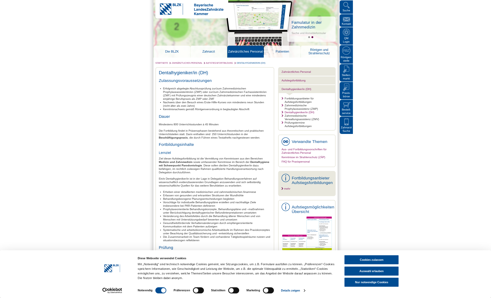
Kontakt (346, 23)
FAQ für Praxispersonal (296, 161)
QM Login (346, 40)
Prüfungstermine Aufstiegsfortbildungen (298, 124)
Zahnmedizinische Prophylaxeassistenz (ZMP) (301, 107)
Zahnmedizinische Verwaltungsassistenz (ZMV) (302, 117)
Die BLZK (172, 51)
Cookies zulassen (371, 259)
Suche (346, 10)
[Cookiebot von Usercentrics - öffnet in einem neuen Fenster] (112, 290)
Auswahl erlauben (371, 271)
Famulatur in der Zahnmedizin (307, 24)
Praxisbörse (346, 94)
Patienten (282, 51)
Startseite (161, 63)
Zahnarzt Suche (346, 129)
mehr (287, 188)
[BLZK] (189, 14)
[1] (309, 37)
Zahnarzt (208, 51)
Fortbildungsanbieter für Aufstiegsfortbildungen (299, 100)
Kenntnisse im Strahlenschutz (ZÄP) (303, 157)
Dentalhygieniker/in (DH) (251, 63)
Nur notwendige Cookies (371, 282)
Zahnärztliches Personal (245, 51)
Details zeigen (290, 290)
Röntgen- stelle (346, 59)
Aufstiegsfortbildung (219, 63)
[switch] (198, 290)
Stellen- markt (346, 76)
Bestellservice (346, 111)
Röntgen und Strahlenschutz (319, 51)
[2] (312, 37)
